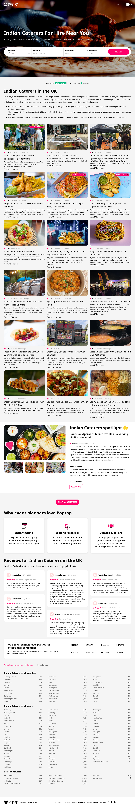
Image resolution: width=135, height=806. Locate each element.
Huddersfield (97, 718)
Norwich (96, 753)
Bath (94, 715)
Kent (50, 682)
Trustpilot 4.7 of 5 (29, 802)
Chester (95, 723)
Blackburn (96, 734)
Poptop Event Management (13, 665)
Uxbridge (7, 680)
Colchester (52, 715)
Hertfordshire (9, 693)
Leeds (95, 729)
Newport (96, 713)
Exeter (95, 756)
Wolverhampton (54, 740)
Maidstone (7, 767)
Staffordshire (53, 696)
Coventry (52, 734)
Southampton (53, 710)
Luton (6, 734)
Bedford (7, 740)
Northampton (9, 751)
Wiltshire (52, 701)
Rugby (51, 718)
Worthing (52, 713)
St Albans (7, 726)
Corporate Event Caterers (57, 778)
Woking (6, 745)
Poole (95, 745)
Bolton (95, 721)
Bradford (96, 726)
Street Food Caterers (56, 781)
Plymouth (96, 759)
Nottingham (53, 688)
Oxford (6, 732)
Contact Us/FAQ (92, 802)
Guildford (7, 748)
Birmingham (53, 723)
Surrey (6, 688)
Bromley (7, 753)
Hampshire (52, 677)
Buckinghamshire (10, 677)
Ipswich (51, 751)
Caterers (30, 665)
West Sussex (53, 680)
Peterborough (53, 748)
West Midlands (54, 690)
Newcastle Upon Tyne (100, 762)
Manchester (53, 699)
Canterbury (53, 737)
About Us (58, 802)
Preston (95, 740)
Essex (6, 701)
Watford (7, 718)
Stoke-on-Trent (54, 745)
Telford (51, 756)
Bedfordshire (8, 690)
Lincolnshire (97, 682)
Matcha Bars (97, 778)
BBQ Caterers (9, 775)
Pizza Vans (96, 775)
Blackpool (96, 751)
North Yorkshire (98, 688)
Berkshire (7, 696)
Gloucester (52, 762)
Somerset (96, 693)
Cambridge (8, 762)
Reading (7, 737)
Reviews (67, 802)
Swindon (7, 756)
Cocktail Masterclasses (12, 784)
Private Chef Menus (55, 775)
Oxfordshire (8, 682)
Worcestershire (54, 693)
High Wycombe (9, 713)
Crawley (7, 764)
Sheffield (52, 753)
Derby (51, 721)
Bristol (95, 680)
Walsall (51, 729)
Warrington (97, 710)
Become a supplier (78, 802)
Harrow (6, 715)
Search (118, 4)
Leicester (52, 742)
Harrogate (96, 732)
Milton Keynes (9, 721)
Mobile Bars (8, 781)
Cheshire (96, 685)
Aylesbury (7, 710)
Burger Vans (53, 784)
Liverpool (96, 690)
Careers (103, 802)
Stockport (52, 759)
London (6, 685)
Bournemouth (98, 742)
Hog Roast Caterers (11, 778)
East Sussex (53, 685)
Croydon (7, 742)
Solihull (51, 726)
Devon (95, 701)
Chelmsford (8, 759)
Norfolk (95, 699)
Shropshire (97, 677)
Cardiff (95, 696)
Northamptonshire (10, 699)
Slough (6, 723)
